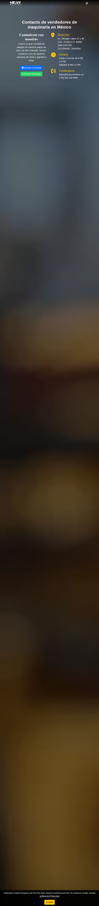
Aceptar (49, 902)
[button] (87, 3)
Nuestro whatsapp (32, 74)
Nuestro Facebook (32, 68)
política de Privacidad (49, 896)
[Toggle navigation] (87, 3)
